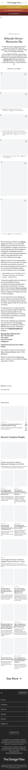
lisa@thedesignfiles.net (15, 329)
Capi (18, 352)
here (8, 134)
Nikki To (11, 110)
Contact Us (14, 733)
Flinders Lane (20, 357)
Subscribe (22, 693)
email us (4, 765)
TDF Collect (10, 132)
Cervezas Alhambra (10, 352)
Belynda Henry (8, 59)
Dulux (2, 352)
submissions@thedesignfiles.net (14, 753)
